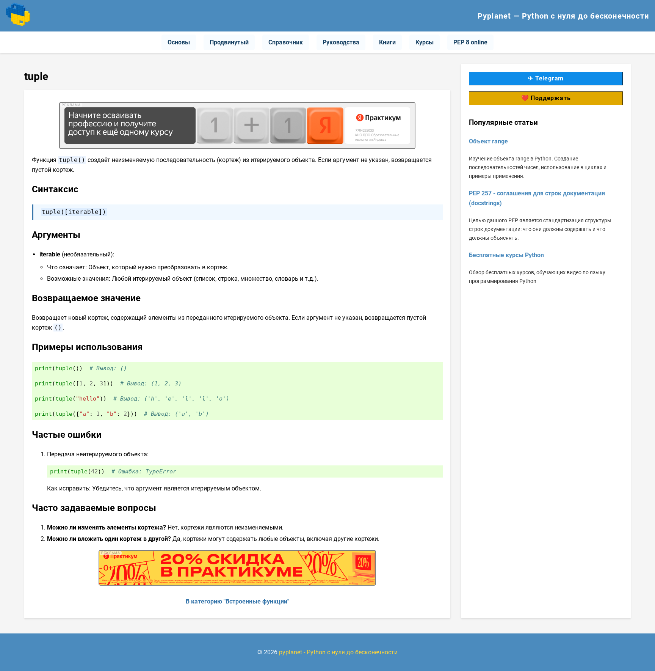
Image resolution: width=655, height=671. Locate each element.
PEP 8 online (470, 42)
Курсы (424, 42)
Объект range (488, 141)
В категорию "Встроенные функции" (237, 601)
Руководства (341, 42)
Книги (387, 42)
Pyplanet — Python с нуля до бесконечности (563, 15)
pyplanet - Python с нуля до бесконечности (338, 652)
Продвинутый (229, 42)
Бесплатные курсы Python (506, 255)
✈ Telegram (546, 78)
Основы (179, 42)
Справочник (285, 42)
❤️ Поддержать (546, 98)
